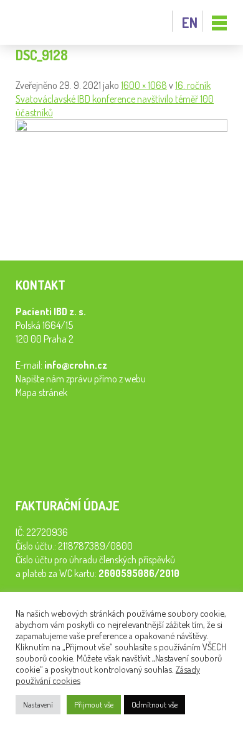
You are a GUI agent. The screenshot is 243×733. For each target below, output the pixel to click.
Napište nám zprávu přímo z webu (81, 378)
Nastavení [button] (38, 704)
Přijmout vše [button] (93, 704)
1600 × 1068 (144, 85)
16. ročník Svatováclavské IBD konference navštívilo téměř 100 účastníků (115, 99)
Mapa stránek (41, 392)
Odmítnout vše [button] (154, 704)
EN (190, 22)
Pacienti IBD (44, 22)
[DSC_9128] (121, 128)
